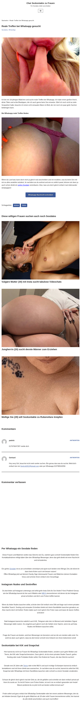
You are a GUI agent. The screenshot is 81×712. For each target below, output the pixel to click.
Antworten (74, 440)
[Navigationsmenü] (40, 11)
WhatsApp (12, 30)
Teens (24, 205)
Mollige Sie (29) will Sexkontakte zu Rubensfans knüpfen (32, 417)
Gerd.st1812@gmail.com (29, 466)
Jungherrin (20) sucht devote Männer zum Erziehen (29, 349)
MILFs (44, 593)
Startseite (5, 20)
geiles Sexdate (23, 185)
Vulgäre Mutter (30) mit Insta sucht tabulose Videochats (31, 281)
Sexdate (13, 569)
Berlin (16, 205)
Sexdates (5, 30)
